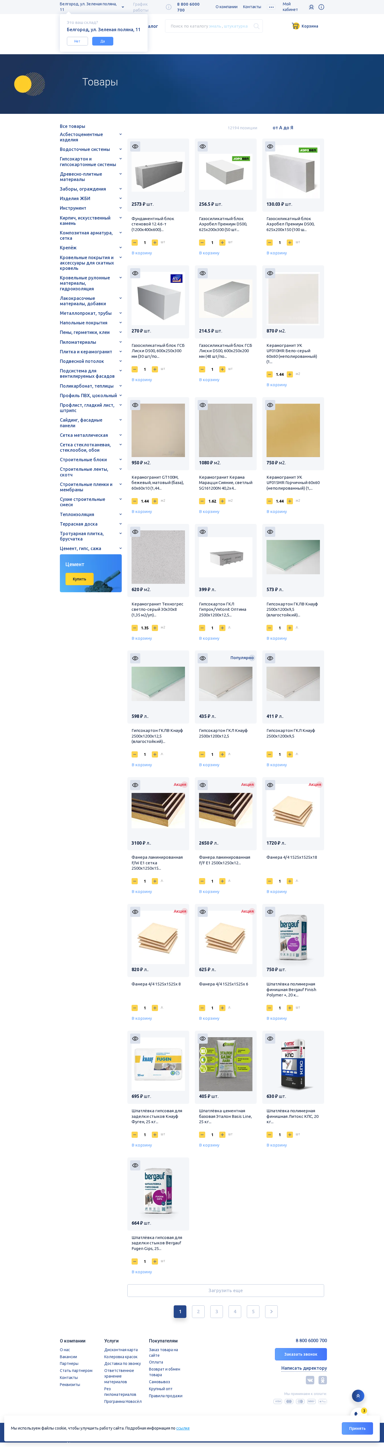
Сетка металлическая (84, 435)
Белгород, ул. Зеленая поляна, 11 (88, 7)
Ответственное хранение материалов (119, 1376)
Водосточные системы (85, 149)
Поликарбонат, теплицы (87, 385)
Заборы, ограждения (83, 188)
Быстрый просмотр (135, 146)
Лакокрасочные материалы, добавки (83, 301)
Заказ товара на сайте (163, 1352)
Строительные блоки (83, 459)
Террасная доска (79, 523)
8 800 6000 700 (311, 1340)
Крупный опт (161, 1389)
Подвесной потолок (82, 361)
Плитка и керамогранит (86, 351)
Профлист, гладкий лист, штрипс (87, 408)
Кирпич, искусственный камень (85, 220)
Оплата (156, 1362)
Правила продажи (165, 1396)
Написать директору (304, 1368)
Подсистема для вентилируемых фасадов (87, 373)
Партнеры (69, 1363)
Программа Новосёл (123, 1401)
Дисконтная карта (121, 1349)
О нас (65, 1349)
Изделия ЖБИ (75, 198)
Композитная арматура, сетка (86, 235)
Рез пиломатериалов (120, 1392)
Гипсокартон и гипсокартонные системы (88, 161)
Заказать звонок (300, 1354)
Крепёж (68, 247)
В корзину (142, 252)
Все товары (72, 126)
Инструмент (73, 208)
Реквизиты (70, 1384)
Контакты (252, 6)
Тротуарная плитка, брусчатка (82, 536)
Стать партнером (76, 1370)
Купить (79, 579)
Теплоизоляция (77, 514)
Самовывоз (159, 1382)
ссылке (183, 1428)
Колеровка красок (120, 1357)
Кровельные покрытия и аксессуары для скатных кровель (87, 263)
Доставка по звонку (122, 1363)
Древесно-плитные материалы (81, 176)
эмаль (215, 26)
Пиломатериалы (78, 342)
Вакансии (68, 1357)
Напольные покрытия (83, 322)
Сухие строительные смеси (82, 502)
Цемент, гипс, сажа (80, 548)
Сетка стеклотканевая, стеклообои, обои (85, 447)
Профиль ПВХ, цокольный (88, 395)
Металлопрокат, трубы (86, 313)
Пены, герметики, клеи (85, 332)
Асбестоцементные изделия (81, 137)
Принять (357, 1428)
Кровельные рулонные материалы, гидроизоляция (85, 283)
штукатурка (236, 26)
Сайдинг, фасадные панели (81, 422)
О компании (227, 6)
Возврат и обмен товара (164, 1372)
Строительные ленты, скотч (84, 472)
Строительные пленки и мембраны (86, 487)
